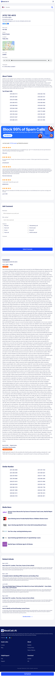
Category (4, 223)
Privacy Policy (31, 647)
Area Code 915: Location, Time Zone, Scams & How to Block (18, 565)
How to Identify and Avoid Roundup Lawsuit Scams (16, 608)
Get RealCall (27, 674)
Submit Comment (27, 249)
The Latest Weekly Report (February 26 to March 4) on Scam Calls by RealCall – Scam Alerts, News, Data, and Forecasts (27, 587)
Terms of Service (31, 650)
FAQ (2, 658)
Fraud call (6, 232)
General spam (32, 227)
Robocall (6, 225)
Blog (2, 647)
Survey (5, 230)
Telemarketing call (33, 225)
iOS (28, 661)
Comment (4, 236)
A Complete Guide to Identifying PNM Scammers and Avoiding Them (20, 576)
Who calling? (5, 217)
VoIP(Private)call (33, 232)
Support (3, 661)
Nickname (4, 210)
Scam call (6, 227)
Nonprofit (31, 230)
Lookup (3, 645)
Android (29, 658)
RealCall (29, 645)
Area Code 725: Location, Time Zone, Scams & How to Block (18, 598)
